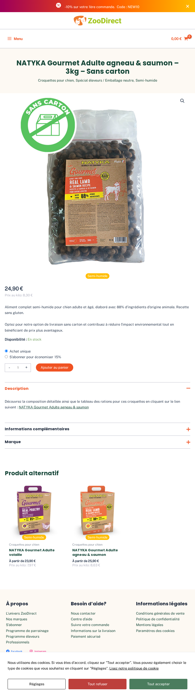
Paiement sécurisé (85, 636)
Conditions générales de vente (160, 613)
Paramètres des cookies (155, 631)
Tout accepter (158, 684)
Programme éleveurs (22, 636)
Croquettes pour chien (56, 80)
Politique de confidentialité (158, 619)
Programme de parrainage (27, 631)
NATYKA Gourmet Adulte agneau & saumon (54, 407)
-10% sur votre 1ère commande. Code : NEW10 (101, 7)
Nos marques (16, 619)
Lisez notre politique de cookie (134, 668)
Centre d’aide (81, 619)
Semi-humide (146, 80)
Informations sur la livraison (93, 631)
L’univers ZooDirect (21, 613)
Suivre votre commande (90, 625)
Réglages (36, 684)
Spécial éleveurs (89, 80)
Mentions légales (149, 625)
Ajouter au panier (54, 367)
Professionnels (17, 642)
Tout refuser (97, 684)
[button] (182, 101)
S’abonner (14, 625)
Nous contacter (83, 613)
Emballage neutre (119, 80)
